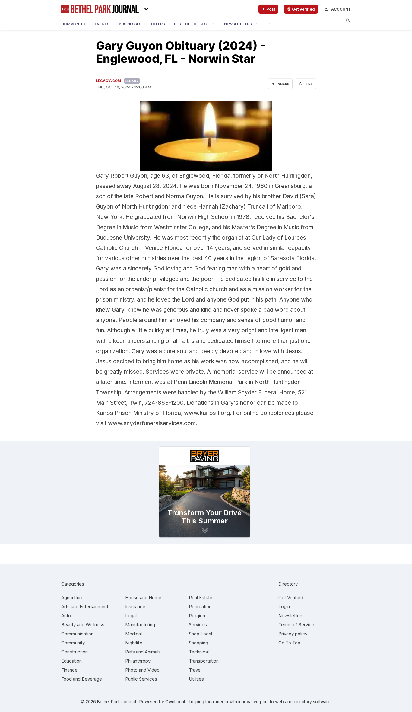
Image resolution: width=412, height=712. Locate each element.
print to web (272, 701)
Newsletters (291, 615)
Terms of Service (296, 624)
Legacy (131, 81)
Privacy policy (292, 634)
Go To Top (289, 643)
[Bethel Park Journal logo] (100, 9)
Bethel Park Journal (117, 701)
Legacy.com (108, 80)
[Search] (348, 20)
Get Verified (290, 597)
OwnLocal (175, 701)
